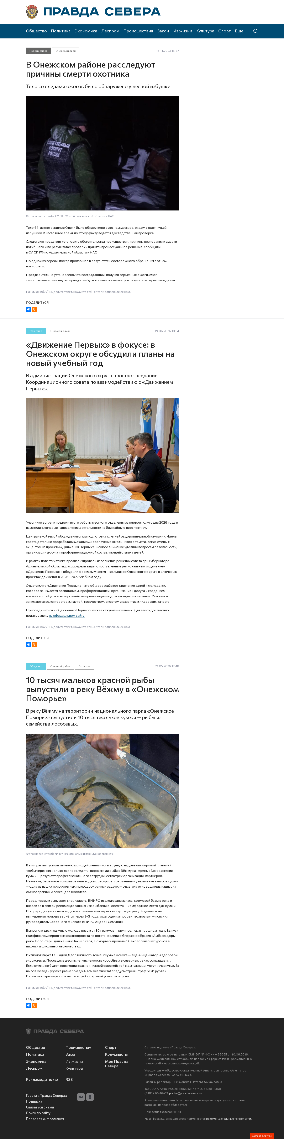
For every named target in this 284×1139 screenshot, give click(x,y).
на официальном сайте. (67, 615)
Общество (36, 30)
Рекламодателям (42, 1079)
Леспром (110, 30)
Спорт (224, 30)
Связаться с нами (40, 1107)
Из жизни (182, 30)
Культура (205, 30)
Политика (60, 30)
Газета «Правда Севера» (46, 1095)
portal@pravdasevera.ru (185, 1093)
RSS (69, 1079)
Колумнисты (116, 1054)
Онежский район (66, 50)
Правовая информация (45, 1119)
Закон (163, 30)
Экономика (86, 30)
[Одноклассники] (34, 309)
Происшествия (138, 30)
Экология (84, 666)
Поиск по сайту (38, 1113)
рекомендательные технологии (228, 1118)
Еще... (241, 30)
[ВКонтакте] (28, 309)
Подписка (34, 1101)
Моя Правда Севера (116, 1063)
